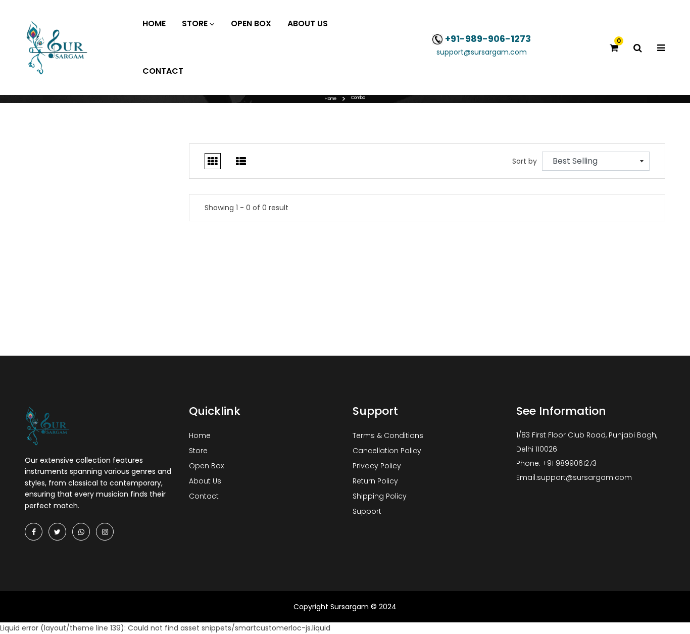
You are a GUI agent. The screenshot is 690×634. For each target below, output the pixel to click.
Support (367, 511)
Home (330, 99)
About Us (205, 480)
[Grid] (213, 161)
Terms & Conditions (388, 435)
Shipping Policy (380, 496)
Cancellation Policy (387, 450)
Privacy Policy (377, 465)
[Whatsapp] (81, 532)
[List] (241, 161)
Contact (204, 496)
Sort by (524, 161)
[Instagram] (105, 532)
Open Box (206, 465)
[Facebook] (33, 532)
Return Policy (375, 480)
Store (198, 450)
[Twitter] (57, 532)
